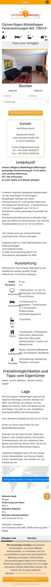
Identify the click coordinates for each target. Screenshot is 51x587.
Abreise (38, 90)
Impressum (40, 573)
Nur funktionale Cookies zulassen (25, 584)
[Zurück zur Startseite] (25, 12)
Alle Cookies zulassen (25, 579)
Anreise (12, 90)
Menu (25, 2)
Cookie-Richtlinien (24, 573)
